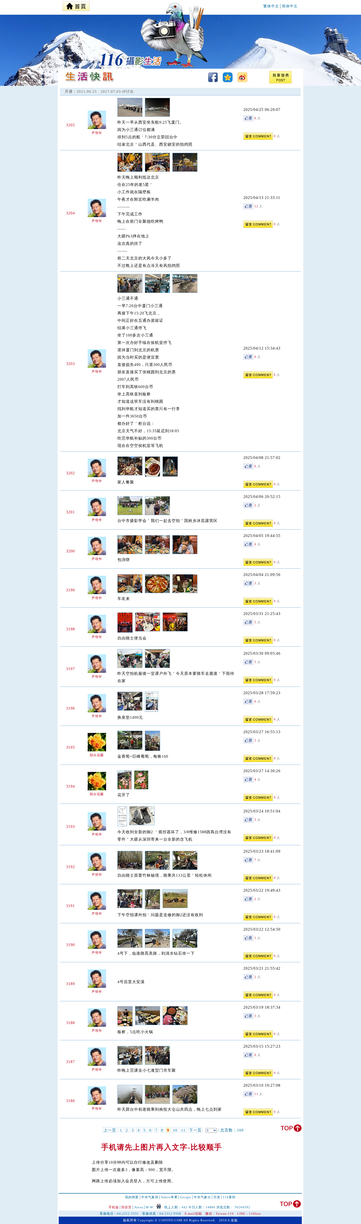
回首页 (126, 1207)
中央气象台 (202, 1197)
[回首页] (76, 5)
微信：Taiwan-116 (219, 1213)
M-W (149, 1207)
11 (183, 1130)
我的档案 (132, 1197)
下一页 (195, 1130)
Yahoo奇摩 (169, 1197)
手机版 (114, 1207)
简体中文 (290, 6)
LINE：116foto (249, 1213)
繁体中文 (271, 6)
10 (175, 1130)
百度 (216, 1197)
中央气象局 (149, 1197)
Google (185, 1197)
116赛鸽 (229, 1197)
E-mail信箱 (193, 1213)
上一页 (110, 1130)
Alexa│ (140, 1207)
